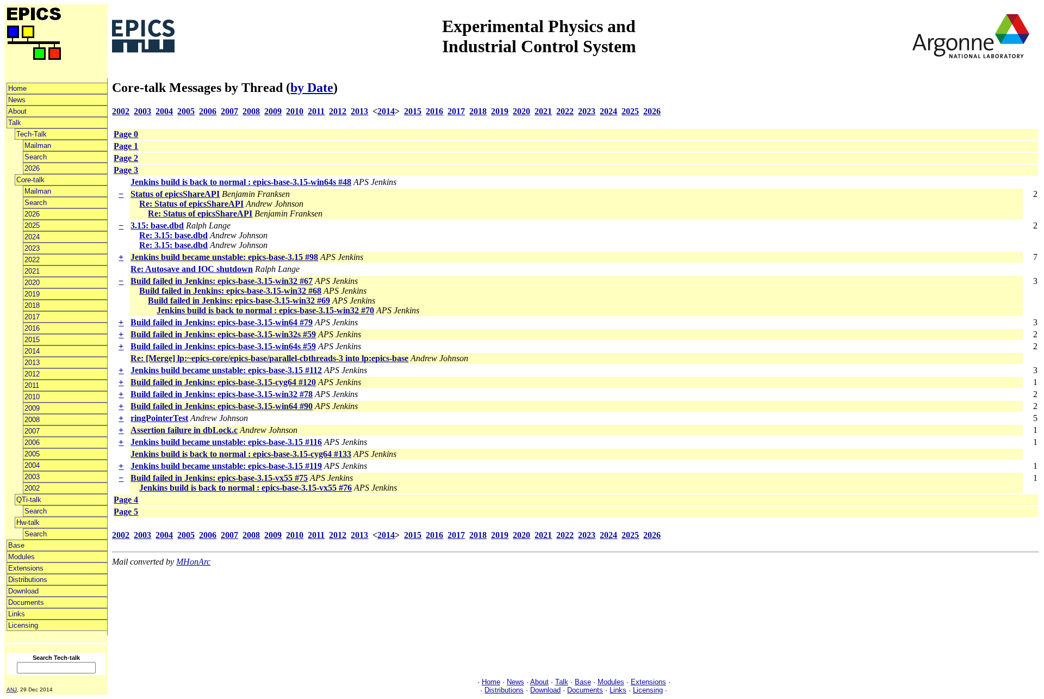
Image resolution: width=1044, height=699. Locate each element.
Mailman (37, 145)
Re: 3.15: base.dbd (173, 235)
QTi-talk (28, 500)
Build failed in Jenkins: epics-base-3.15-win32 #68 (230, 290)
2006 (32, 442)
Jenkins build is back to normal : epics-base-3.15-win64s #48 (240, 182)
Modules (21, 557)
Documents (26, 602)
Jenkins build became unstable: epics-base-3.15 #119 (226, 466)
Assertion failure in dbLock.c (184, 430)
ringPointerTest (159, 418)
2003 (32, 477)
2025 (32, 225)
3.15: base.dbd (157, 225)
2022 (32, 260)
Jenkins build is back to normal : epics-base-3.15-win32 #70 (265, 310)
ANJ (12, 689)
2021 (32, 271)
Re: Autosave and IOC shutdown (191, 269)
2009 (32, 408)
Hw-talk (28, 522)
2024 (32, 237)
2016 (32, 328)
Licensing (23, 625)
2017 (32, 317)
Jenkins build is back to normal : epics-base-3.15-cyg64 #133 (240, 454)
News (17, 100)
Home (17, 88)
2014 (32, 351)
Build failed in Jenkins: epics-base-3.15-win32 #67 (221, 281)
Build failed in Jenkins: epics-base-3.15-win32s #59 (223, 334)
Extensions (26, 568)
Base (16, 545)
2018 (32, 305)
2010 (32, 397)
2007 (32, 431)
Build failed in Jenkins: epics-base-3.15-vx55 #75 (219, 478)
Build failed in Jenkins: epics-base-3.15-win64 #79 (221, 322)
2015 (32, 340)
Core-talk (30, 180)
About (17, 111)
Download (23, 591)
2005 (32, 454)
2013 (32, 362)
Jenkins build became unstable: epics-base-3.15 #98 (224, 257)
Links (16, 614)
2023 (32, 248)
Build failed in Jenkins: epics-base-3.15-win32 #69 (239, 300)
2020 (32, 283)
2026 (32, 168)
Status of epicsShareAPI (175, 194)
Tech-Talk (31, 134)
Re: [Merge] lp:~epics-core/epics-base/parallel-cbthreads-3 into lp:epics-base (269, 358)
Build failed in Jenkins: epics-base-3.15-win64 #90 (221, 406)
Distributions (27, 580)
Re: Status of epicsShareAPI (191, 203)
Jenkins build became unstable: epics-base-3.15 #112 (226, 370)
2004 (32, 465)
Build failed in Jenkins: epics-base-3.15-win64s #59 (223, 346)
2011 (31, 385)
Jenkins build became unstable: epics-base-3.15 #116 (226, 442)
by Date (311, 88)
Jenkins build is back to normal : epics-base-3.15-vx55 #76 (245, 487)
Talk (14, 123)
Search (35, 157)
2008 (32, 420)
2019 (32, 294)
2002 (32, 488)
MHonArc (193, 561)
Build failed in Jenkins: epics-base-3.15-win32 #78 (221, 394)
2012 (32, 374)
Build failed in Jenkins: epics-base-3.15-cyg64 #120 (223, 382)
